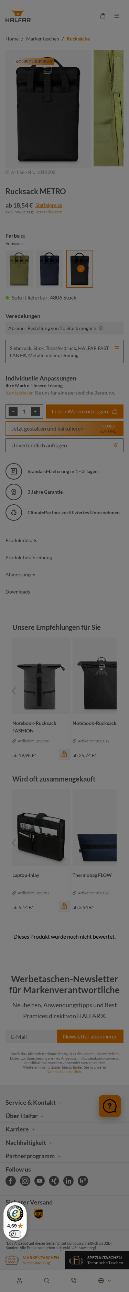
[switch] (15, 1234)
